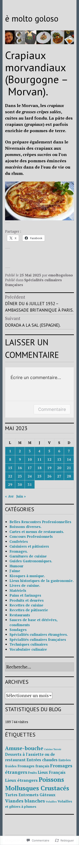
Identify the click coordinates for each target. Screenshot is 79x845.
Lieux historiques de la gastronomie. (41, 580)
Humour (16, 566)
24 (30, 476)
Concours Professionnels (31, 536)
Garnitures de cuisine (28, 556)
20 (59, 467)
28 (69, 476)
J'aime (14, 570)
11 (39, 459)
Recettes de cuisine (26, 605)
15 (10, 467)
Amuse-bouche (24, 748)
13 (59, 459)
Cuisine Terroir (52, 749)
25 (39, 476)
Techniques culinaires (28, 644)
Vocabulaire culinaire (28, 649)
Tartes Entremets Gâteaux (30, 794)
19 (49, 467)
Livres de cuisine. (24, 585)
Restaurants (19, 615)
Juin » (21, 496)
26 (49, 476)
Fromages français (33, 766)
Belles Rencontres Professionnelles (40, 521)
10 (30, 459)
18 (39, 467)
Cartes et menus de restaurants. (36, 531)
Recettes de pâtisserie (28, 610)
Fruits (32, 772)
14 (69, 459)
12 (49, 459)
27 (59, 476)
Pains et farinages (25, 595)
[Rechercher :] (39, 667)
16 (20, 467)
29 (10, 484)
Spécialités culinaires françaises (37, 639)
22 (10, 476)
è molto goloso (31, 18)
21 (69, 467)
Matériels (17, 590)
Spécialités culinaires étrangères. (38, 634)
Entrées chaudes (42, 759)
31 (30, 484)
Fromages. (18, 551)
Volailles (51, 801)
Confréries (18, 541)
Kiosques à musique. (27, 575)
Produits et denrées (26, 600)
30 (20, 484)
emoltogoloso (60, 275)
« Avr (9, 496)
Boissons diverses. (25, 526)
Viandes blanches (25, 801)
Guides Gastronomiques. (30, 561)
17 (30, 467)
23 (20, 476)
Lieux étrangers (21, 780)
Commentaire (52, 409)
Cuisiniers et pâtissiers (29, 546)
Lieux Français (52, 772)
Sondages (18, 629)
